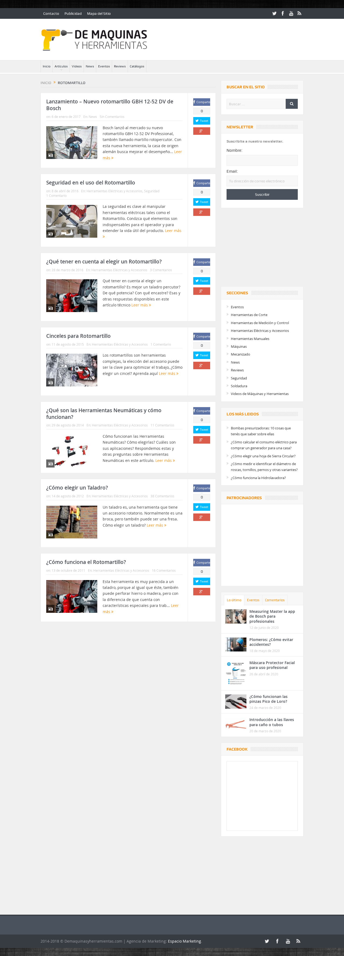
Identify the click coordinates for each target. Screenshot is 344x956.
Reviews (120, 66)
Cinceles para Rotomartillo (78, 335)
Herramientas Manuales (250, 338)
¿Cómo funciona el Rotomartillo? (86, 562)
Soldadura (239, 385)
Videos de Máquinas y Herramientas (260, 393)
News (90, 66)
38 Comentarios (162, 496)
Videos (77, 66)
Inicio (47, 66)
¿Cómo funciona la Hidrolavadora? (258, 477)
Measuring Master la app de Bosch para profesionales (272, 616)
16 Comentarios (164, 570)
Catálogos (137, 66)
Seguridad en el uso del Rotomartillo (90, 182)
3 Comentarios (161, 270)
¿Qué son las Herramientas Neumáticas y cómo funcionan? (104, 414)
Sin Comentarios (112, 116)
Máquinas (239, 346)
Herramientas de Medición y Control (260, 322)
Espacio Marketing (184, 941)
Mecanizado (240, 354)
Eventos (104, 66)
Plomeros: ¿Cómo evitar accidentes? (271, 642)
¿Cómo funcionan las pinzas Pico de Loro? (268, 699)
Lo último (234, 600)
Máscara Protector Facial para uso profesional (272, 665)
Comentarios (275, 600)
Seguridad (151, 191)
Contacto (51, 13)
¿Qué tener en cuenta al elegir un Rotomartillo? (104, 261)
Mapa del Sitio (99, 13)
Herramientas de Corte (249, 314)
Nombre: (234, 150)
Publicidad (73, 13)
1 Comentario (56, 195)
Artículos (61, 66)
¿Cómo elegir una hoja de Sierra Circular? (263, 456)
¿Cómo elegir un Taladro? (77, 487)
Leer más (140, 304)
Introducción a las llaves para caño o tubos (271, 722)
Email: (232, 171)
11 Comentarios (162, 425)
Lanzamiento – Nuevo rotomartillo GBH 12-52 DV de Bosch (109, 105)
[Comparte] (201, 131)
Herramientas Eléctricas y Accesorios (114, 191)
